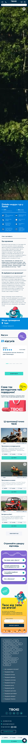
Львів (4, 209)
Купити (15, 741)
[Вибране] (22, 2)
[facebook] (6, 713)
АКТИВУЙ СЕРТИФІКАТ (8, 731)
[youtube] (21, 713)
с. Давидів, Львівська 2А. (8, 326)
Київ (6, 661)
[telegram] (14, 713)
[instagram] (10, 713)
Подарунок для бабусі (10, 693)
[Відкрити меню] (2, 2)
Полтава (13, 661)
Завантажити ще (14, 533)
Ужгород (18, 649)
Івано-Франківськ (9, 643)
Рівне (6, 646)
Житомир (7, 655)
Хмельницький (8, 649)
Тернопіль (14, 646)
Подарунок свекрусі (9, 696)
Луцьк (19, 643)
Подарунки (8, 640)
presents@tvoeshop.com (8, 724)
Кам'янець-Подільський (11, 658)
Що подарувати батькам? (11, 669)
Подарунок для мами (10, 690)
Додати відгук (14, 373)
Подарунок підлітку (9, 682)
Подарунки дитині (9, 688)
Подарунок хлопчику (10, 680)
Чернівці (15, 652)
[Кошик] (25, 2)
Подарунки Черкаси (9, 699)
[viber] (17, 713)
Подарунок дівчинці (9, 677)
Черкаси (7, 664)
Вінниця (7, 652)
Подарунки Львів (9, 672)
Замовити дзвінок (14, 625)
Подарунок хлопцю (9, 674)
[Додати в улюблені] (24, 9)
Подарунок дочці (9, 685)
